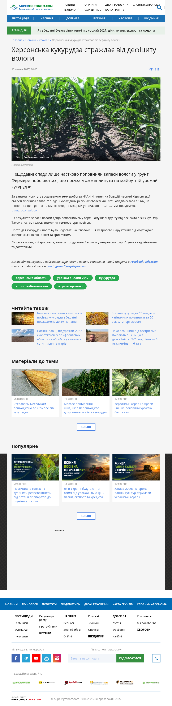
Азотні (117, 623)
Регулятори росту (46, 618)
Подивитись (92, 10)
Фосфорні (119, 630)
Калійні (117, 636)
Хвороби (125, 18)
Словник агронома (146, 5)
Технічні (93, 623)
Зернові (69, 623)
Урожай (44, 40)
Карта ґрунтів (114, 10)
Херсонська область (31, 278)
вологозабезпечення (32, 286)
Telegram (151, 262)
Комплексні (144, 616)
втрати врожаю (70, 286)
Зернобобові (72, 630)
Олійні (68, 636)
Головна (17, 40)
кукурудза (107, 278)
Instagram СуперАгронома (67, 266)
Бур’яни (99, 18)
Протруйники (48, 626)
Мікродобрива (146, 623)
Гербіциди (21, 623)
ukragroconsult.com (25, 210)
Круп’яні (93, 616)
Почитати (90, 5)
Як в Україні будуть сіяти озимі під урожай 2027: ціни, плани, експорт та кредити (96, 30)
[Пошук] (159, 7)
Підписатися (130, 658)
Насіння (46, 18)
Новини (69, 5)
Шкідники (151, 18)
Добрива (72, 18)
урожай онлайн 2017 (73, 278)
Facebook (136, 262)
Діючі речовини (117, 5)
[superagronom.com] (31, 7)
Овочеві (93, 630)
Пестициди (20, 18)
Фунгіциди (21, 630)
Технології (71, 10)
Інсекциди (21, 636)
